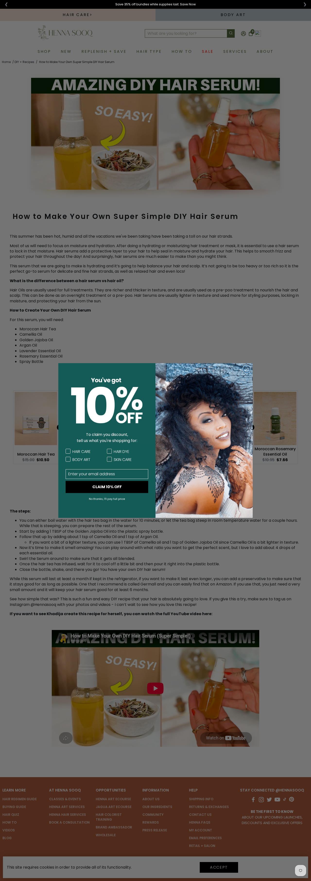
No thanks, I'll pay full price (107, 499)
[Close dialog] (246, 369)
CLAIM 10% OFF (107, 487)
